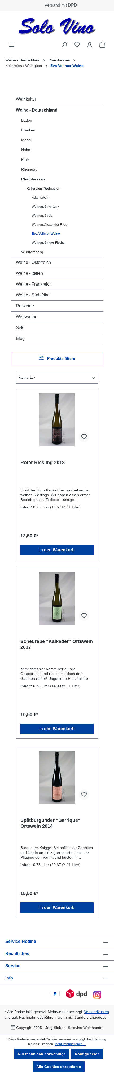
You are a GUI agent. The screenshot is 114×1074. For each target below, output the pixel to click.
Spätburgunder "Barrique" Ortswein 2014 (50, 823)
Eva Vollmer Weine (46, 234)
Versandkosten (96, 1012)
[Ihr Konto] (89, 44)
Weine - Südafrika (33, 295)
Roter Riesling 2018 (42, 462)
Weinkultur (26, 99)
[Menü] (11, 44)
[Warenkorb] (102, 44)
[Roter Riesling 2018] (57, 419)
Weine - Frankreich (34, 284)
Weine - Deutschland (37, 110)
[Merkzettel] (77, 44)
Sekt (20, 327)
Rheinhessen (33, 179)
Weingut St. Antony (45, 206)
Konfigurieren (87, 1054)
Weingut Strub (42, 216)
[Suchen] (64, 44)
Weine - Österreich (33, 262)
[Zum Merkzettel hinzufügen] (84, 437)
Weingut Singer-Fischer (49, 243)
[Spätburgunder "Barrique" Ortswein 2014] (57, 777)
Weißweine (26, 316)
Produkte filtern (60, 358)
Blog (20, 338)
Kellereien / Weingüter (43, 188)
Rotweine (25, 306)
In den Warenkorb (57, 550)
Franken (28, 130)
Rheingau (29, 169)
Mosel (26, 140)
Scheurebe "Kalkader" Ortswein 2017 (56, 644)
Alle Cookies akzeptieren (58, 1066)
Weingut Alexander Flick (49, 225)
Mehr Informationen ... (70, 1044)
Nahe (25, 150)
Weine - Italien (29, 273)
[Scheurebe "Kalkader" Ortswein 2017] (57, 598)
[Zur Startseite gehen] (57, 26)
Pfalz (25, 159)
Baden (26, 120)
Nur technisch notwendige (42, 1054)
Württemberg (32, 252)
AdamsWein (40, 197)
